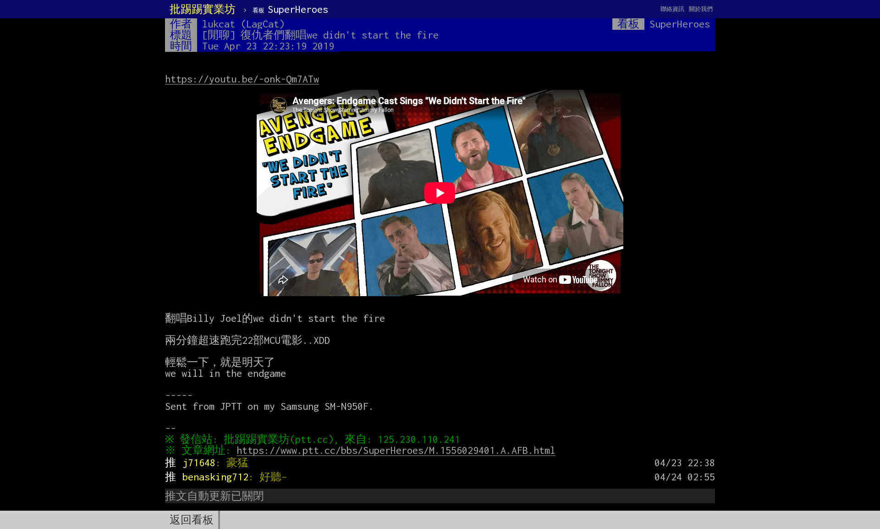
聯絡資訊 (672, 9)
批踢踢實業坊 (203, 9)
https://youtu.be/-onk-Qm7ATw (242, 79)
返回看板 (192, 520)
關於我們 (701, 9)
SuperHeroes (290, 9)
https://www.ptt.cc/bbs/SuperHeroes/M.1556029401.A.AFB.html (396, 450)
